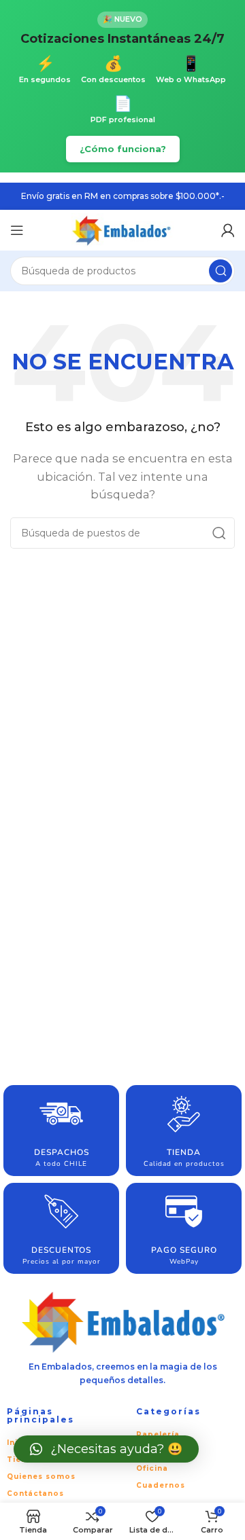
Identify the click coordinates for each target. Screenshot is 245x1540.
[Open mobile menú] (17, 230)
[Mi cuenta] (228, 230)
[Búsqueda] (220, 270)
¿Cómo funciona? (123, 148)
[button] (106, 1449)
